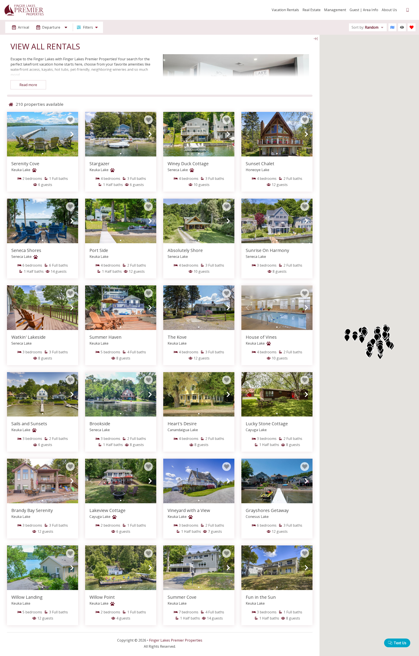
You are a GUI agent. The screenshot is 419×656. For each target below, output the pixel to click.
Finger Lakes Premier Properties (175, 640)
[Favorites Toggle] (412, 27)
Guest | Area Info (364, 9)
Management (335, 9)
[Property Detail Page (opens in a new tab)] (42, 134)
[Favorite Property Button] (70, 119)
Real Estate (311, 9)
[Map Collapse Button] (315, 39)
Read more (28, 84)
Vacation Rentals (285, 9)
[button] (13, 134)
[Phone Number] (407, 10)
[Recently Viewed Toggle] (402, 27)
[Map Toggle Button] (392, 27)
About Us (389, 9)
